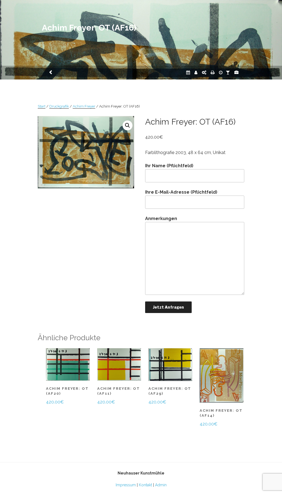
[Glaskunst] (228, 72)
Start (41, 106)
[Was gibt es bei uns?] (236, 72)
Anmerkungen (161, 218)
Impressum (126, 485)
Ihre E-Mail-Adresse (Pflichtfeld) (181, 192)
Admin (161, 485)
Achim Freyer (84, 106)
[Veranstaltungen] (188, 72)
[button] (127, 125)
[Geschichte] (220, 72)
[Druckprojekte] (212, 72)
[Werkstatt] (204, 72)
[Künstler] (196, 72)
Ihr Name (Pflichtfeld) (169, 165)
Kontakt (145, 485)
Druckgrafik (59, 106)
